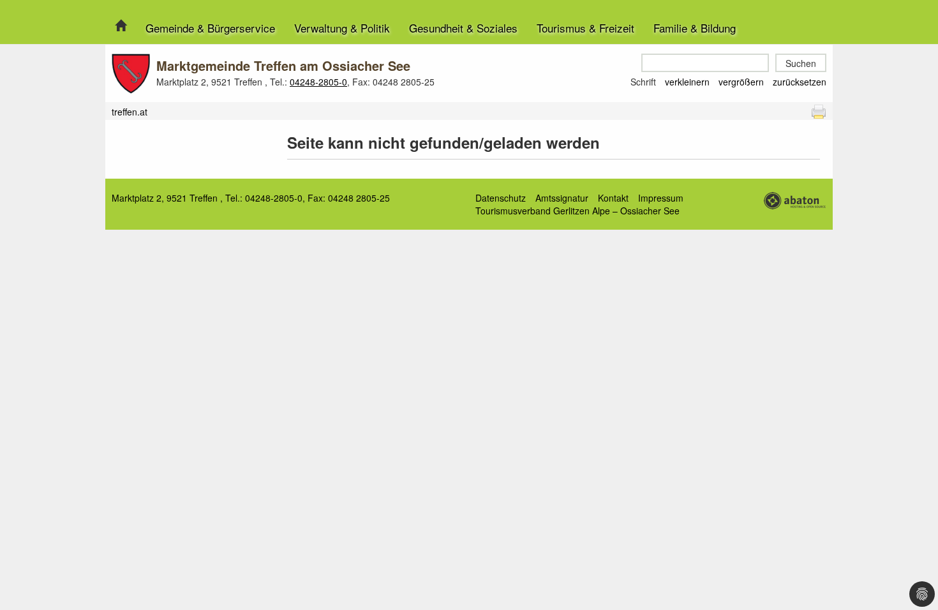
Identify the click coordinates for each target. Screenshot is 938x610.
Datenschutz (500, 197)
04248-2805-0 (318, 81)
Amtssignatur (561, 197)
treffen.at (129, 111)
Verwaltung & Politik (342, 28)
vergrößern (741, 81)
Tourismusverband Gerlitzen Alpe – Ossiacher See (577, 210)
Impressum (660, 197)
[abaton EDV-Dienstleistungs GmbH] (794, 199)
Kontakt (613, 197)
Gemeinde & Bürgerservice (210, 28)
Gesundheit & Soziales (463, 28)
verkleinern (687, 81)
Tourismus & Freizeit (585, 28)
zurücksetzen (799, 81)
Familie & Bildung (694, 28)
